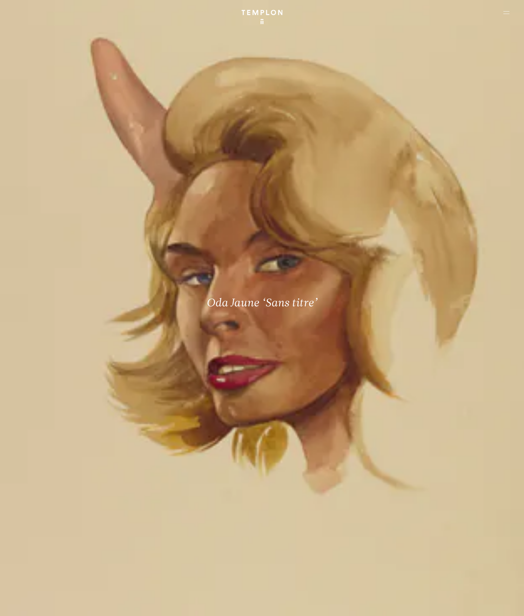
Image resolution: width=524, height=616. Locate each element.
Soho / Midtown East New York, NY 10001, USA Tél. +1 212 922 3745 (172, 559)
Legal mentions (440, 606)
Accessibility (499, 606)
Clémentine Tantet (110, 606)
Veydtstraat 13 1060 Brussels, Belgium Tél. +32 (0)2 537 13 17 (169, 518)
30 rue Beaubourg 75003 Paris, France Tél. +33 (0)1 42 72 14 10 (41, 518)
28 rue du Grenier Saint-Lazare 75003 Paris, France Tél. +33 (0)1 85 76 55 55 (49, 559)
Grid (157, 606)
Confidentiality (471, 606)
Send (284, 565)
